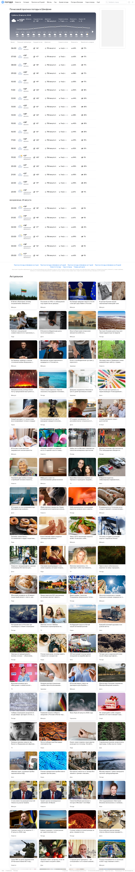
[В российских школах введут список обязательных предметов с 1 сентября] (111, 824)
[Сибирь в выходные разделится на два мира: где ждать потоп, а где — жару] (23, 706)
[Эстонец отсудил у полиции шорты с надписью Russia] (111, 530)
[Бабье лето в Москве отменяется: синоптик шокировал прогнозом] (82, 442)
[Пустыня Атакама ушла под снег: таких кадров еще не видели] (111, 325)
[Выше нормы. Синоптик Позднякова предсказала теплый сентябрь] (82, 589)
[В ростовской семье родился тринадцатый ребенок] (53, 530)
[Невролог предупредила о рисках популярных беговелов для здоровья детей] (23, 559)
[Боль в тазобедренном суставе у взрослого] (82, 354)
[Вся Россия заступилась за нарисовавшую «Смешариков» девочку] (111, 383)
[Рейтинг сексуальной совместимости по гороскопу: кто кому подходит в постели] (23, 325)
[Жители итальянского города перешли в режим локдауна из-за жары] (111, 589)
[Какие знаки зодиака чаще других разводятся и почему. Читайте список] (82, 736)
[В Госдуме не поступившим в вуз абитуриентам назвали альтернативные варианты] (23, 501)
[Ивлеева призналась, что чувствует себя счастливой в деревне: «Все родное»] (82, 559)
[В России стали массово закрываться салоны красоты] (23, 442)
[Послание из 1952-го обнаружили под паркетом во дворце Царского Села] (53, 295)
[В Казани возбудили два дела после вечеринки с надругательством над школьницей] (53, 325)
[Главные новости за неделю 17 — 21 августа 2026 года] (23, 824)
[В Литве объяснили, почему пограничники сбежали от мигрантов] (23, 295)
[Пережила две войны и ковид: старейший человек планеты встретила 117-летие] (23, 471)
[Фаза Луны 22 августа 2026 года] (82, 706)
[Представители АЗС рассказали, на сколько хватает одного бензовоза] (53, 589)
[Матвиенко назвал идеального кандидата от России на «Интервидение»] (53, 354)
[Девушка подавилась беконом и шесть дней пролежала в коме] (82, 383)
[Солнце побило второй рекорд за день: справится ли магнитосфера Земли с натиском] (82, 824)
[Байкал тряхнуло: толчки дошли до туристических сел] (53, 824)
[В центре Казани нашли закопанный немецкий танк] (111, 295)
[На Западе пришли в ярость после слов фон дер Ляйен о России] (82, 295)
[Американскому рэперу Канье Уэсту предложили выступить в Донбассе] (23, 383)
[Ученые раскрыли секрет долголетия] (111, 413)
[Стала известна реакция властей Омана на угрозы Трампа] (23, 794)
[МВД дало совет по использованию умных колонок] (53, 471)
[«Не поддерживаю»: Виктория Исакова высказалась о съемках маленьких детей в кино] (111, 794)
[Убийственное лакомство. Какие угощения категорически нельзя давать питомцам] (53, 501)
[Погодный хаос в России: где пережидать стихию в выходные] (23, 618)
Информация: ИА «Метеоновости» (124, 870)
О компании (9, 870)
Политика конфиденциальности (78, 870)
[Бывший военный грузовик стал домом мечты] (111, 618)
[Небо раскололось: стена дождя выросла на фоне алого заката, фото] (82, 501)
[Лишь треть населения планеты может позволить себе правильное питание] (82, 530)
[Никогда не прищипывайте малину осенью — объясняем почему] (23, 648)
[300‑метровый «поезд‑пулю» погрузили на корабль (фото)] (82, 648)
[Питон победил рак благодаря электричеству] (53, 736)
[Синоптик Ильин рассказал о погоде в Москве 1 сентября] (82, 794)
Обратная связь (109, 870)
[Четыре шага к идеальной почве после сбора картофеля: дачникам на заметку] (111, 648)
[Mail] (2, 2)
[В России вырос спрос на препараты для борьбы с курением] (82, 677)
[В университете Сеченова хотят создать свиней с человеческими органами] (111, 501)
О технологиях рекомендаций (95, 870)
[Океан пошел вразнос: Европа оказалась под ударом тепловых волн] (53, 383)
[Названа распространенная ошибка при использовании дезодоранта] (53, 677)
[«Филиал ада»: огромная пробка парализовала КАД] (23, 765)
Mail (3, 870)
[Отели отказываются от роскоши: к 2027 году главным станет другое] (111, 853)
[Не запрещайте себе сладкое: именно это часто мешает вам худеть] (111, 706)
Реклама (15, 870)
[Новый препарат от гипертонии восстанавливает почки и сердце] (23, 413)
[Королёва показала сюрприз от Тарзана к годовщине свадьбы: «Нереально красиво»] (82, 471)
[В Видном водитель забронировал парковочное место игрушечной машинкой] (111, 471)
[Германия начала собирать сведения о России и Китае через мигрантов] (53, 706)
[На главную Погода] (8, 2)
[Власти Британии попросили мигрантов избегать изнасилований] (82, 325)
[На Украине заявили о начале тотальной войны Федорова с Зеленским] (23, 354)
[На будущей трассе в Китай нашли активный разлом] (82, 618)
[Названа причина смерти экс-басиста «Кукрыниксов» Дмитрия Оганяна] (23, 736)
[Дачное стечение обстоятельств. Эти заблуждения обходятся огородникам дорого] (111, 442)
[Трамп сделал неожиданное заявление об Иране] (53, 794)
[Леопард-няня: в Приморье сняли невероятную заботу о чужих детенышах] (111, 354)
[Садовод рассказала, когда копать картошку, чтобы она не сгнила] (111, 736)
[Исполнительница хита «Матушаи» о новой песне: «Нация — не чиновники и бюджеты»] (23, 677)
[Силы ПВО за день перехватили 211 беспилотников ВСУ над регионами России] (23, 853)
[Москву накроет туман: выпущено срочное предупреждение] (111, 765)
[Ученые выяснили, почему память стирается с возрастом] (53, 648)
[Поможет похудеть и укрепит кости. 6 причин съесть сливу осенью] (53, 442)
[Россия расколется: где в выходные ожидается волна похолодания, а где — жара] (53, 413)
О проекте (65, 870)
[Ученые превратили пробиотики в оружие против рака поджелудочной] (53, 765)
